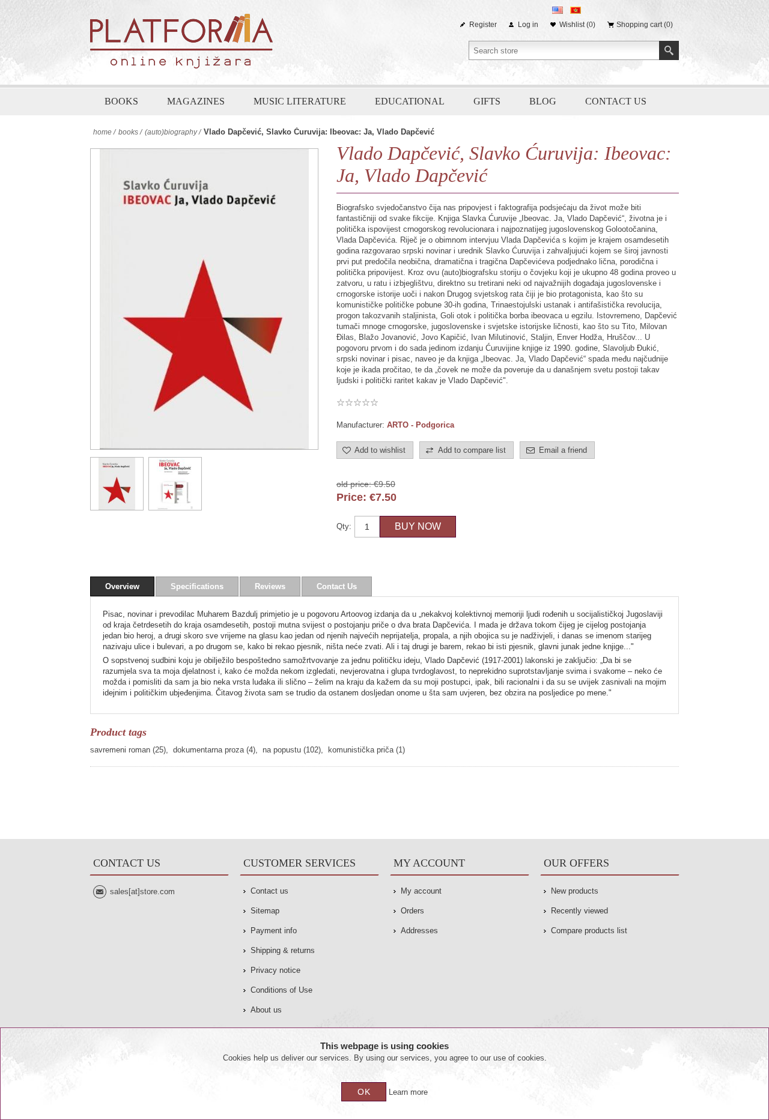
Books (121, 101)
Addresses (419, 930)
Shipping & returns (283, 950)
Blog (542, 101)
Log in (528, 24)
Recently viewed (579, 910)
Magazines (196, 101)
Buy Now (418, 526)
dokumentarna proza (208, 749)
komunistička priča (361, 749)
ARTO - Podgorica (420, 424)
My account (421, 890)
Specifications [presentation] (197, 586)
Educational (410, 101)
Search (669, 50)
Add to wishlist (380, 450)
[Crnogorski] (575, 10)
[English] (557, 10)
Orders (412, 910)
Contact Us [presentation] (337, 586)
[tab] (122, 586)
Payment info (274, 930)
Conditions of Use (281, 989)
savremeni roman (120, 749)
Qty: (343, 526)
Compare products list (589, 930)
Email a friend (563, 450)
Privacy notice (275, 970)
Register (483, 24)
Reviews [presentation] (270, 586)
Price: (351, 497)
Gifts (486, 101)
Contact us (615, 101)
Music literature (300, 101)
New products (574, 890)
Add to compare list (472, 450)
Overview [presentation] (122, 586)
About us (266, 1009)
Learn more (408, 1092)
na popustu (282, 749)
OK (364, 1092)
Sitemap (265, 910)
